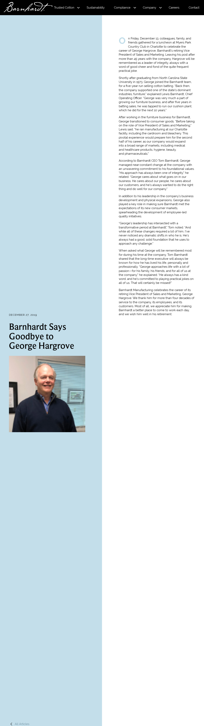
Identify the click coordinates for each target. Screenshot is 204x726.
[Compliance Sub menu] (134, 8)
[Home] (24, 7)
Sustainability (96, 7)
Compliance (122, 7)
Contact (194, 7)
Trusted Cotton (64, 7)
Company (149, 7)
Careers (174, 7)
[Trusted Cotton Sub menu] (78, 8)
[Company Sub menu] (160, 8)
